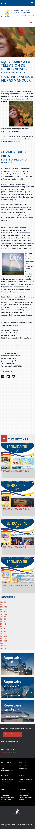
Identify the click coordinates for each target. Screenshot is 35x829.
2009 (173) (3, 641)
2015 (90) (3, 626)
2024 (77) (3, 605)
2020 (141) (3, 614)
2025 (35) (3, 602)
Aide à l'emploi (23, 784)
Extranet (17, 819)
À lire (2, 768)
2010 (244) (3, 638)
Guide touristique (23, 795)
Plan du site (24, 819)
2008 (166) (3, 643)
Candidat (21, 781)
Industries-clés (23, 768)
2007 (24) (3, 646)
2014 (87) (3, 629)
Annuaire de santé (6, 799)
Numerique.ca (13, 825)
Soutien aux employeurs (25, 779)
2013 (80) (3, 631)
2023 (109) (3, 607)
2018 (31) (3, 619)
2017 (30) (3, 621)
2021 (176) (3, 612)
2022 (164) (3, 609)
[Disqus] (17, 409)
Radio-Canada (15, 141)
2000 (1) (3, 648)
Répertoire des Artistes (7, 770)
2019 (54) (3, 617)
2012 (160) (3, 634)
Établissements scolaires (7, 779)
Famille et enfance (6, 781)
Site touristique (23, 793)
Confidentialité (10, 819)
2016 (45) (3, 624)
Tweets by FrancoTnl (9, 753)
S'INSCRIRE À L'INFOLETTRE (12, 734)
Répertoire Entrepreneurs (26, 766)
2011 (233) (3, 636)
